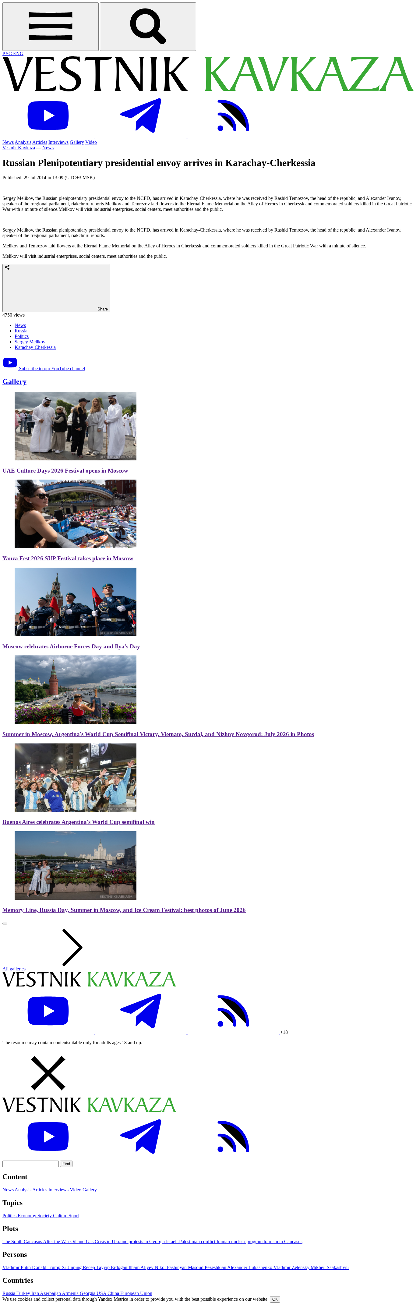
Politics (22, 336)
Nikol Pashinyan (171, 1267)
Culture (61, 1215)
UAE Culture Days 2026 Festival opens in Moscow (65, 470)
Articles (39, 142)
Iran (35, 1293)
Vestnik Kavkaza (18, 147)
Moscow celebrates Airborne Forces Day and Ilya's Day (71, 646)
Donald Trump (47, 1267)
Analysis (23, 142)
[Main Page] (208, 89)
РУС (7, 53)
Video (91, 142)
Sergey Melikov (30, 341)
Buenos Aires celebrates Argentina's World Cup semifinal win (78, 822)
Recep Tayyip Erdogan (106, 1267)
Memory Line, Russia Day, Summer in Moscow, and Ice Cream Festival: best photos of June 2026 (124, 910)
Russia (21, 330)
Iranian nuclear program (240, 1241)
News (8, 142)
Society (45, 1215)
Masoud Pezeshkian (207, 1267)
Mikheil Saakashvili (330, 1267)
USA (102, 1293)
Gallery (77, 142)
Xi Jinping (72, 1267)
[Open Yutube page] (48, 136)
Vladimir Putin (17, 1267)
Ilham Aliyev (142, 1267)
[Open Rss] (233, 136)
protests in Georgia (147, 1241)
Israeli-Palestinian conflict (191, 1241)
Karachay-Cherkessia (35, 347)
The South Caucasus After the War (36, 1241)
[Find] (148, 26)
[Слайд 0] (4, 923)
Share (102, 309)
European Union (136, 1293)
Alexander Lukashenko (250, 1267)
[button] (208, 1073)
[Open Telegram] (141, 136)
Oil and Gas (82, 1241)
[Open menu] (50, 26)
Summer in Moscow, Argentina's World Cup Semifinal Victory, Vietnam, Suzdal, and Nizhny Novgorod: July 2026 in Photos (158, 734)
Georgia (88, 1293)
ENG (18, 53)
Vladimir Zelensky (292, 1267)
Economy (27, 1215)
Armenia (71, 1293)
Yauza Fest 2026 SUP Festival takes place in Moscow (67, 558)
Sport (74, 1215)
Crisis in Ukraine (112, 1241)
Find (66, 1163)
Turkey (23, 1293)
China (114, 1293)
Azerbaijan (51, 1293)
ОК (275, 1299)
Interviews (58, 142)
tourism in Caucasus (283, 1241)
